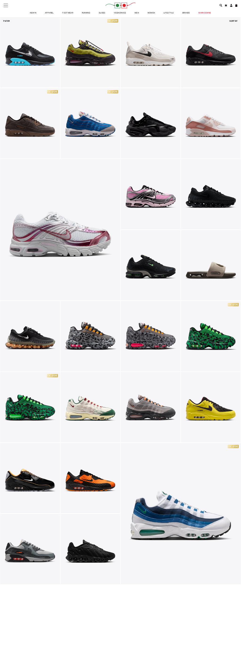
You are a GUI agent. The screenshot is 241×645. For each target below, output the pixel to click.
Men (137, 12)
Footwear (67, 12)
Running (86, 12)
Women (151, 12)
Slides (102, 12)
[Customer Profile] (231, 5)
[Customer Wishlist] (226, 5)
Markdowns (204, 12)
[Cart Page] (236, 5)
